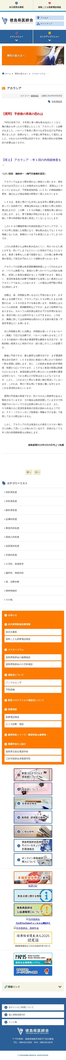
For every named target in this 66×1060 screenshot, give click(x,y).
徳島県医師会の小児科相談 (19, 664)
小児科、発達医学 (15, 564)
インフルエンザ (13, 682)
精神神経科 (11, 590)
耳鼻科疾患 (11, 555)
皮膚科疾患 (11, 519)
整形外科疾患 (12, 528)
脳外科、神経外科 (15, 573)
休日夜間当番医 (16, 7)
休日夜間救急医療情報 (19, 624)
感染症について (16, 674)
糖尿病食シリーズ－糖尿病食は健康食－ (28, 734)
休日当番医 (11, 632)
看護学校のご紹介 (17, 744)
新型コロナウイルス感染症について (26, 700)
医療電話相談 (12, 717)
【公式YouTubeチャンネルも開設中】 (33, 923)
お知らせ (12, 615)
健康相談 (35, 96)
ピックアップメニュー (49, 36)
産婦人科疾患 (12, 537)
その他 (9, 599)
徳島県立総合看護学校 (17, 751)
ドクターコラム (16, 649)
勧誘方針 (33, 886)
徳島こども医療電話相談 (49, 7)
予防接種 (10, 689)
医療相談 (12, 709)
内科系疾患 (11, 492)
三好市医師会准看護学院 (18, 758)
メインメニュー (16, 36)
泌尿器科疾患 (12, 546)
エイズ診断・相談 (15, 724)
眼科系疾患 (11, 510)
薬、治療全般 (12, 581)
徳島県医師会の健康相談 (18, 657)
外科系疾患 (57, 101)
